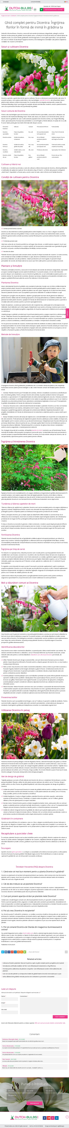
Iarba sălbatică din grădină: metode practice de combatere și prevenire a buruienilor (28, 976)
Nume (3, 996)
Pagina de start (5, 15)
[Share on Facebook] (2, 952)
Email (3, 1003)
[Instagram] (53, 1118)
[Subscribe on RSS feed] (21, 952)
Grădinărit (13, 15)
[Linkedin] (57, 1118)
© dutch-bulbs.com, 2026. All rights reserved (16, 1126)
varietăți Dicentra (44, 100)
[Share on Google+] (12, 952)
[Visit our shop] (24, 952)
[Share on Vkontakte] (5, 952)
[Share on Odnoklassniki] (18, 952)
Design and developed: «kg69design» (54, 1126)
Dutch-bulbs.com (28, 933)
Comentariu (24, 996)
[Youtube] (48, 1118)
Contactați (6, 2)
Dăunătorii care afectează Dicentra (41, 655)
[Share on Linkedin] (15, 952)
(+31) (35, 2)
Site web (4, 1009)
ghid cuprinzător (17, 852)
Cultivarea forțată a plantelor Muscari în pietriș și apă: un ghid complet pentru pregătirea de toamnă (33, 963)
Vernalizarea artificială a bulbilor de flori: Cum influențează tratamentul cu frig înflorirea (29, 966)
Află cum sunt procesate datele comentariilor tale (50, 1023)
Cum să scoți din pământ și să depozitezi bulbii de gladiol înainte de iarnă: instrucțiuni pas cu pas (32, 974)
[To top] (66, 952)
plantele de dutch (37, 430)
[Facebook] (44, 1118)
